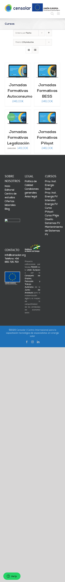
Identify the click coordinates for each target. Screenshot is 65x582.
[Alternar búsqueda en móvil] (52, 13)
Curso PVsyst (49, 210)
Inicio (7, 186)
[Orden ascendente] (49, 33)
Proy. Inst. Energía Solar (50, 185)
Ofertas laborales (10, 203)
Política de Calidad (31, 183)
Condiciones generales (32, 191)
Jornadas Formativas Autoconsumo (19, 91)
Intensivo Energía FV (51, 202)
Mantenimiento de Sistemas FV (52, 231)
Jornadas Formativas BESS (47, 91)
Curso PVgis (52, 215)
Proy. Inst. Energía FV (51, 195)
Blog (7, 209)
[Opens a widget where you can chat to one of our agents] (12, 576)
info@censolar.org (12, 255)
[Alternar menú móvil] (58, 13)
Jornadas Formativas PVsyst (47, 137)
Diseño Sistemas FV (52, 221)
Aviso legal (31, 196)
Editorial (9, 190)
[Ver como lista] (35, 50)
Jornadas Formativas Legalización (18, 137)
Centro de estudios (11, 196)
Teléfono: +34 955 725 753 (12, 260)
